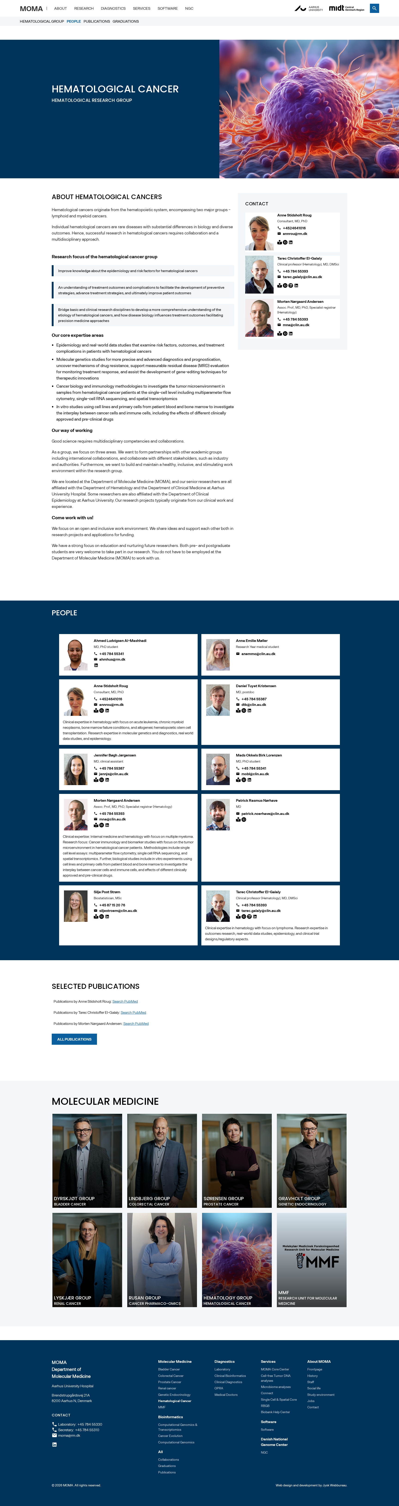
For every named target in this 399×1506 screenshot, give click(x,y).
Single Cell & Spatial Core (279, 1399)
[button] (61, 8)
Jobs (310, 1401)
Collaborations (168, 1459)
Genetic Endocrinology (174, 1395)
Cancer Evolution (170, 1436)
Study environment (321, 1395)
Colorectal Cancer (171, 1376)
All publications (74, 1039)
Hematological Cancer (174, 1401)
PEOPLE (74, 21)
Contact (313, 1407)
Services (141, 8)
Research (84, 8)
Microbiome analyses (276, 1387)
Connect (267, 1393)
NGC (189, 8)
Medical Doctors (226, 1395)
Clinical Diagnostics (228, 1382)
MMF (162, 1407)
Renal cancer (167, 1388)
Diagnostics (113, 8)
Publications (167, 1472)
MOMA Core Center (275, 1369)
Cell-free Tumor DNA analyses (276, 1378)
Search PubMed (125, 1001)
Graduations (126, 21)
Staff (310, 1382)
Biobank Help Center (275, 1412)
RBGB (265, 1406)
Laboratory (222, 1369)
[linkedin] (54, 1444)
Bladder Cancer (169, 1369)
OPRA (219, 1388)
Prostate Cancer (169, 1382)
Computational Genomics (176, 1442)
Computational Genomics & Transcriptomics (177, 1427)
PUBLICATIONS (97, 21)
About (60, 8)
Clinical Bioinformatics (230, 1376)
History (312, 1376)
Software (168, 8)
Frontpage (314, 1369)
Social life (313, 1388)
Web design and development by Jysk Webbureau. (311, 1485)
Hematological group (42, 21)
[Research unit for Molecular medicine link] (162, 1260)
